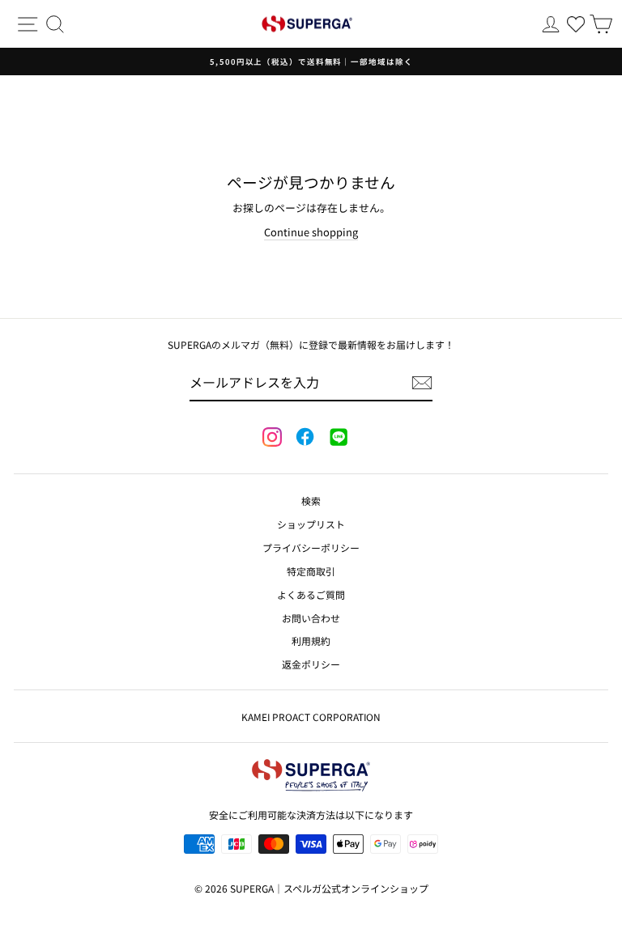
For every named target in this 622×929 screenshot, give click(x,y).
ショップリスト (311, 524)
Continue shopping (311, 232)
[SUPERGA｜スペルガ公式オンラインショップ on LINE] (337, 438)
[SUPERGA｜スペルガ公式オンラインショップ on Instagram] (272, 438)
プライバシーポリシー (311, 547)
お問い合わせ (311, 618)
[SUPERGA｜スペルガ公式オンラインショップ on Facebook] (304, 438)
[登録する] (421, 382)
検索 (311, 500)
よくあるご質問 (311, 594)
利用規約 (311, 640)
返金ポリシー (311, 664)
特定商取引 (311, 571)
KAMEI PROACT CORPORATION (311, 716)
